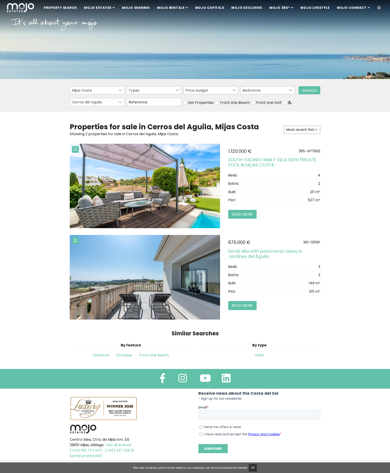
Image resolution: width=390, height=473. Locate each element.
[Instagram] (182, 380)
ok (253, 467)
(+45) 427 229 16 (119, 450)
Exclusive (124, 355)
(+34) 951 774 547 (86, 450)
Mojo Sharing (136, 7)
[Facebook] (162, 380)
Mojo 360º (279, 7)
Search (309, 90)
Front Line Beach (235, 102)
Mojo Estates (97, 7)
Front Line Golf (269, 102)
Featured (101, 355)
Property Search (60, 7)
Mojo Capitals (209, 7)
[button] (379, 7)
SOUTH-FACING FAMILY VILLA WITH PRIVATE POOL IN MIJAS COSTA (272, 162)
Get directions (118, 444)
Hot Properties (201, 102)
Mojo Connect (352, 7)
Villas (259, 355)
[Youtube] (205, 380)
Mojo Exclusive (246, 7)
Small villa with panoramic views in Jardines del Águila (265, 254)
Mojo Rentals (171, 7)
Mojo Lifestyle (315, 7)
